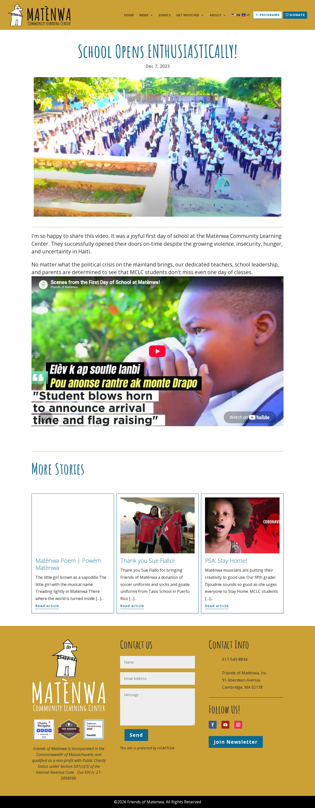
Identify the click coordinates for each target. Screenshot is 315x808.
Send (136, 735)
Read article (47, 605)
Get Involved (187, 15)
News (143, 15)
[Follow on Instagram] (238, 725)
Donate (297, 15)
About (215, 15)
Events (165, 15)
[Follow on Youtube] (225, 725)
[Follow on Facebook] (213, 725)
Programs (270, 15)
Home (129, 15)
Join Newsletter (236, 741)
